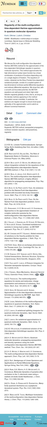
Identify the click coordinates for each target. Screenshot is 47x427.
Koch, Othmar (10, 35)
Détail (9, 113)
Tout (29, 13)
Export (19, 113)
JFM (19, 250)
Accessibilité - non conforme (19, 416)
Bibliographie (12, 139)
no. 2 (13, 21)
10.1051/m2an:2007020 (17, 122)
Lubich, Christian (24, 35)
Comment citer (34, 113)
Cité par (27, 139)
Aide (12, 419)
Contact (38, 419)
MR (6, 118)
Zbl (11, 118)
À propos (38, 416)
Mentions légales (24, 419)
